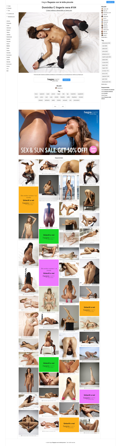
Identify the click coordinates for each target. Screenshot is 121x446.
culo (70, 100)
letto (63, 94)
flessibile (63, 97)
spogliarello (80, 94)
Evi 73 (104, 18)
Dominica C (60, 88)
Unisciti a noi (110, 2)
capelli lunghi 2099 (106, 57)
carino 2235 (105, 51)
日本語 (8, 59)
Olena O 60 (106, 29)
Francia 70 (105, 20)
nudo (46, 97)
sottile (68, 97)
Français (8, 41)
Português (9, 23)
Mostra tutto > (104, 37)
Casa (9, 6)
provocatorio (76, 100)
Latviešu (8, 34)
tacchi (36, 97)
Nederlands (9, 37)
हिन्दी (7, 71)
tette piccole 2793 (106, 43)
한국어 (8, 66)
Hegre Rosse (104, 95)
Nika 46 (105, 31)
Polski (8, 25)
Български (9, 55)
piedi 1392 (104, 79)
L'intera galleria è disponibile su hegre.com (59, 10)
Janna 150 (105, 9)
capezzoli (42, 94)
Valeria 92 (105, 16)
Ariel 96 (105, 14)
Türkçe (8, 32)
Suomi (8, 43)
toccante (81, 97)
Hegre (57, 2)
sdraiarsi (41, 100)
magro (58, 94)
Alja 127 (105, 10)
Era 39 (104, 35)
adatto (53, 100)
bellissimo (47, 100)
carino (41, 97)
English (8, 57)
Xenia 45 (105, 33)
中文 (8, 68)
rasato (48, 94)
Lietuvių (8, 21)
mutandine (73, 94)
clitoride (56, 97)
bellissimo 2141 (105, 54)
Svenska (8, 52)
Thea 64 (105, 24)
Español (8, 39)
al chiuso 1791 (105, 70)
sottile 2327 (104, 48)
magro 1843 (105, 68)
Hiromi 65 (105, 22)
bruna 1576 (104, 73)
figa (67, 94)
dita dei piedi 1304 (106, 82)
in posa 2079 (105, 62)
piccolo (53, 94)
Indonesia (9, 27)
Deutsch (8, 30)
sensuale (65, 100)
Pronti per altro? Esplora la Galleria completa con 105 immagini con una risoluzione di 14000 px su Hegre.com (58, 74)
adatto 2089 (105, 59)
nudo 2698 (104, 46)
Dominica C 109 (107, 12)
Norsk (8, 48)
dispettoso (74, 97)
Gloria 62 (105, 26)
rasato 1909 (105, 65)
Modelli (9, 8)
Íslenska (8, 61)
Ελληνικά (9, 64)
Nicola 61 (105, 27)
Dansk (8, 50)
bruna (36, 94)
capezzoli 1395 (105, 76)
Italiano (8, 46)
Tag (9, 10)
